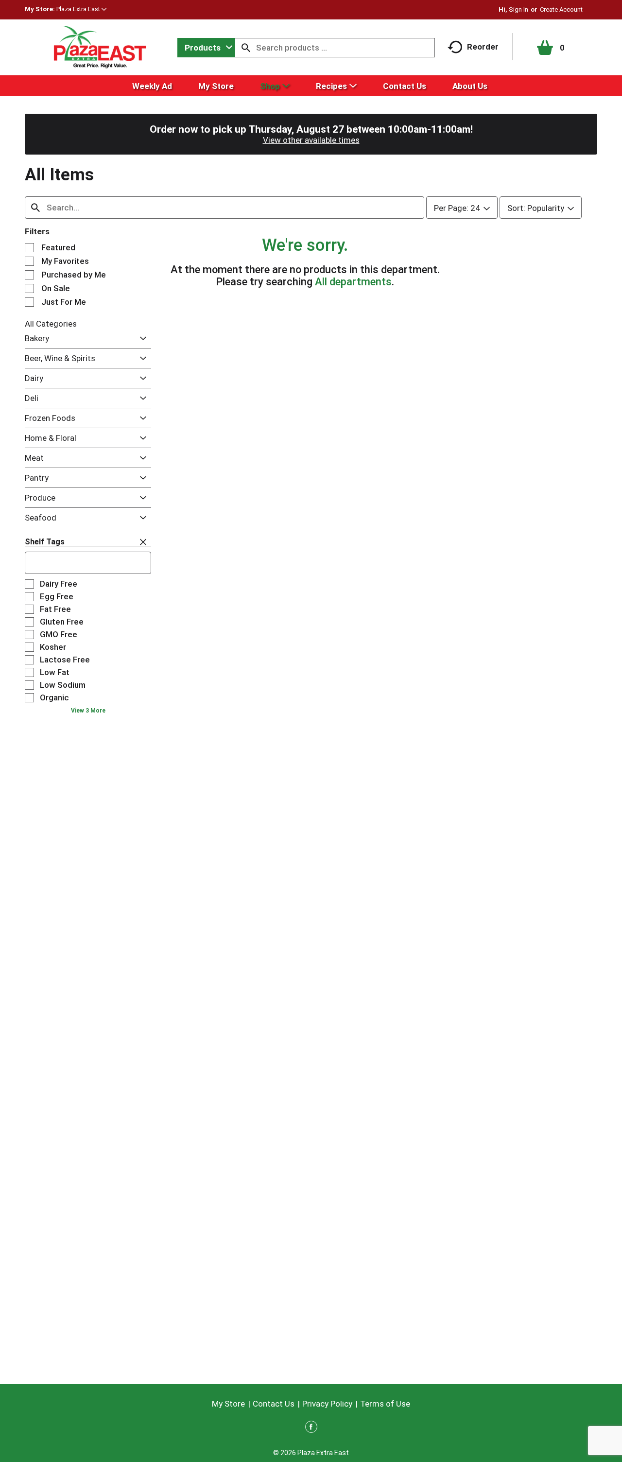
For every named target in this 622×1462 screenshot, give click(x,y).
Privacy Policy (327, 1404)
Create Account (561, 9)
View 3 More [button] (88, 710)
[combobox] (206, 47)
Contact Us (273, 1404)
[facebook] (311, 1428)
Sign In (518, 9)
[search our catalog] (246, 47)
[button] (81, 9)
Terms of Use (385, 1404)
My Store (228, 1404)
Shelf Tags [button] (45, 541)
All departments (353, 282)
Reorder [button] (483, 47)
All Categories (51, 324)
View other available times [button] (311, 140)
